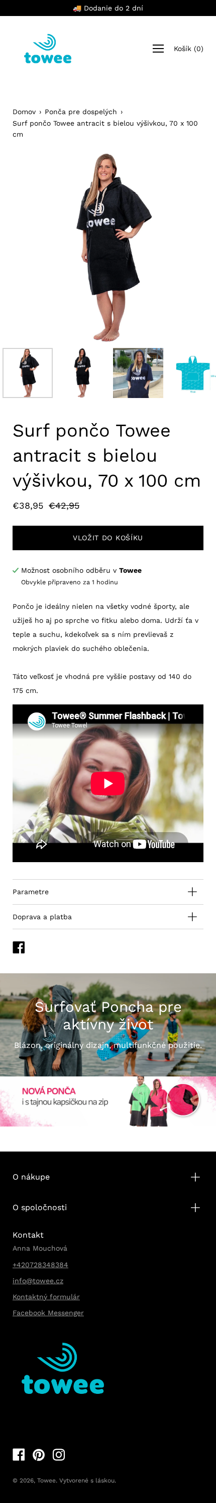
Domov (24, 112)
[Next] (178, 248)
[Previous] (38, 248)
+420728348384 (40, 1265)
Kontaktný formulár (46, 1297)
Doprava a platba (42, 917)
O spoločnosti (40, 1207)
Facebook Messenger (48, 1313)
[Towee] (48, 48)
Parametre (31, 892)
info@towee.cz (38, 1281)
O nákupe (31, 1177)
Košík (188, 49)
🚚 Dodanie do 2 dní (108, 8)
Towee (46, 1480)
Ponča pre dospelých (81, 112)
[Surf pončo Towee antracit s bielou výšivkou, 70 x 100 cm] (28, 373)
